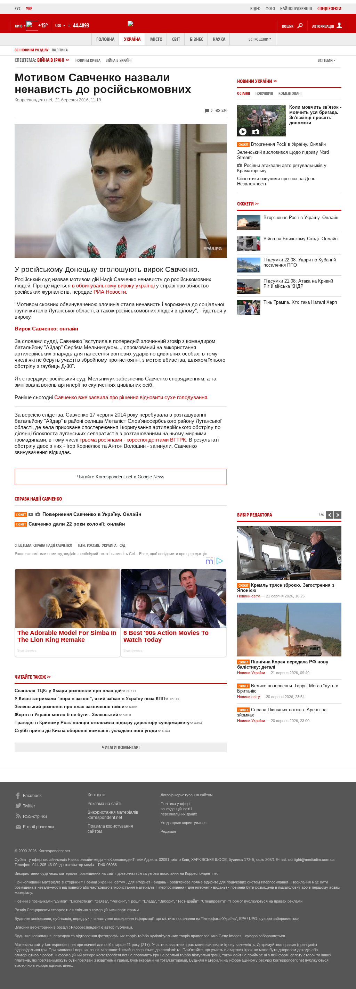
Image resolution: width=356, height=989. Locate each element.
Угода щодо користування (184, 823)
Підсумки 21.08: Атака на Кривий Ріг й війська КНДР (298, 283)
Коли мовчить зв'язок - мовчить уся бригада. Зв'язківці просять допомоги (315, 114)
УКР (29, 8)
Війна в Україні (118, 60)
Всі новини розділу (31, 49)
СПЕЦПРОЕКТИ (329, 8)
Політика (60, 49)
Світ (176, 39)
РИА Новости (110, 292)
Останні (243, 93)
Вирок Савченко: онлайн (46, 329)
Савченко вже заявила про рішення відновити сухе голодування (130, 397)
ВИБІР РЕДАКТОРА (254, 514)
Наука (219, 39)
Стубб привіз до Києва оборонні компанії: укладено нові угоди (92, 730)
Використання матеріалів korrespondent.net (113, 815)
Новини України (254, 81)
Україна (132, 39)
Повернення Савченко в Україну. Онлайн (78, 514)
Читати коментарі (121, 747)
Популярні (264, 93)
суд (123, 545)
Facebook (32, 795)
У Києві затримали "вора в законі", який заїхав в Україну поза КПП (97, 698)
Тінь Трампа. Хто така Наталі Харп (300, 302)
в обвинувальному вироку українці (113, 285)
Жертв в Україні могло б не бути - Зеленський (73, 714)
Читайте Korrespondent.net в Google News (120, 476)
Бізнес (196, 39)
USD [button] (58, 25)
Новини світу (248, 596)
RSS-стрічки (35, 816)
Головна (105, 39)
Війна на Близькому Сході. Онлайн (301, 238)
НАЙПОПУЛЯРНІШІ (296, 8)
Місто (156, 39)
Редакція (168, 831)
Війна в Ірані (84, 60)
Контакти (97, 795)
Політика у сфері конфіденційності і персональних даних (179, 809)
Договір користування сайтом (187, 795)
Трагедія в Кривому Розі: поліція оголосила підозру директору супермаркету (108, 722)
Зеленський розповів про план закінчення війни (76, 706)
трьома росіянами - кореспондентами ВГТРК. (133, 440)
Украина (109, 545)
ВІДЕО (255, 8)
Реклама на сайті (104, 803)
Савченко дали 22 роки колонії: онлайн (70, 524)
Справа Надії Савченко (52, 545)
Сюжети (245, 203)
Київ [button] (19, 25)
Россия (93, 545)
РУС (18, 8)
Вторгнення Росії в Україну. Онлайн (282, 144)
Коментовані (289, 93)
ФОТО (270, 8)
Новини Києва (87, 60)
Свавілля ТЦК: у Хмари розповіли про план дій (76, 690)
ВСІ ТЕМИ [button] (325, 60)
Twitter (29, 806)
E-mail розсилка (38, 826)
